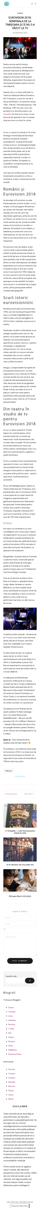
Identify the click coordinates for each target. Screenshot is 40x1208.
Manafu (11, 1082)
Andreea (12, 1020)
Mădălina (12, 1050)
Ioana (10, 1094)
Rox (10, 1033)
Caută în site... (12, 976)
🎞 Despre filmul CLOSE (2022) (20, 896)
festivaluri (9, 771)
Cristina (11, 1073)
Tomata (11, 1011)
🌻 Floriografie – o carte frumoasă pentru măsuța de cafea (20, 832)
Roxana (11, 1041)
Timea (11, 1028)
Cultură (20, 13)
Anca (10, 1016)
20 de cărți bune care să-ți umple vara (20, 865)
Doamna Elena (14, 1054)
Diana (11, 1090)
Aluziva (11, 1069)
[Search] (29, 980)
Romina (11, 1024)
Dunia (11, 1007)
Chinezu (11, 1077)
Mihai (10, 1099)
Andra (11, 1037)
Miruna (11, 1086)
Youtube (7, 114)
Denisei (24, 219)
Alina (10, 1045)
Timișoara (10, 637)
